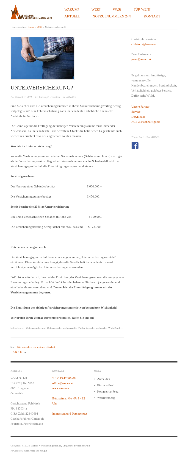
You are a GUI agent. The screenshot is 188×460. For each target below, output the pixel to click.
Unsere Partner (140, 106)
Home (31, 26)
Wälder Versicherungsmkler (92, 327)
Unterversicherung (36, 327)
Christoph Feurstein (49, 96)
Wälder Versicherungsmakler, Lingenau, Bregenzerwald (60, 445)
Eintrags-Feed (105, 385)
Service (136, 111)
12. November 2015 (21, 96)
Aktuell (72, 16)
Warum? (71, 9)
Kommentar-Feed (108, 391)
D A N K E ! (17, 352)
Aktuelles (71, 96)
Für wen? (142, 9)
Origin (43, 450)
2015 (39, 26)
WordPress (29, 450)
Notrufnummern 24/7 (112, 16)
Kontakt (152, 16)
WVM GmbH (115, 327)
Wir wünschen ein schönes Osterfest (36, 347)
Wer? (96, 9)
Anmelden (103, 379)
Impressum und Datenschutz (69, 413)
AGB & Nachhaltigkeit (145, 121)
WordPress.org (106, 397)
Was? (117, 9)
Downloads (138, 116)
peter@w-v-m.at (141, 59)
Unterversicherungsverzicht (61, 327)
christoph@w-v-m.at (144, 44)
